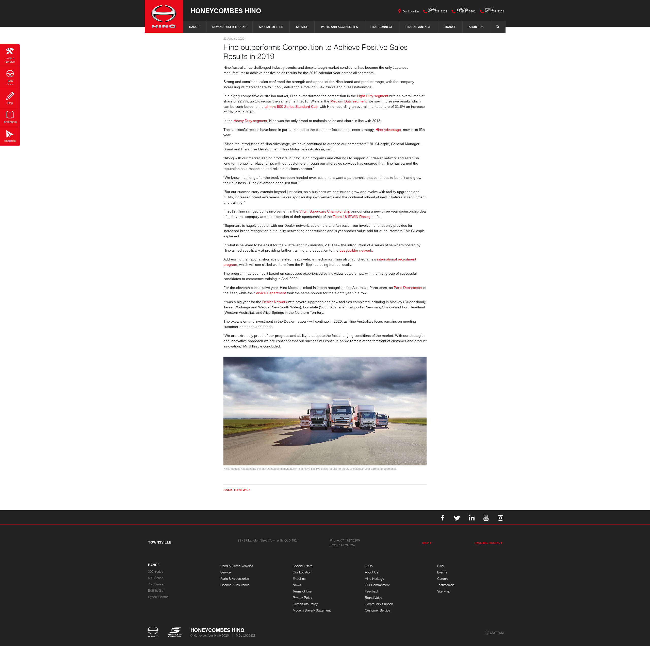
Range (194, 26)
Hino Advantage (418, 26)
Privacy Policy (302, 598)
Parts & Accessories (234, 579)
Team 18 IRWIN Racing (351, 217)
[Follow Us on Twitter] (457, 517)
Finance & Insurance (235, 585)
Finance (450, 26)
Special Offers (271, 26)
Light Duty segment (372, 96)
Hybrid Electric (158, 597)
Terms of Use (302, 591)
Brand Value (373, 598)
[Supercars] (174, 632)
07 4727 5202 (466, 11)
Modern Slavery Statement (312, 610)
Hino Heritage (374, 579)
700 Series (155, 584)
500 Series (155, 578)
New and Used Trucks (229, 26)
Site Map (443, 591)
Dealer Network (274, 302)
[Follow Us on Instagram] (500, 517)
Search (497, 27)
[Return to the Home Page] (154, 632)
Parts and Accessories (339, 26)
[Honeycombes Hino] (164, 16)
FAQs (368, 566)
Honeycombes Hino (225, 10)
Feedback (372, 591)
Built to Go (155, 590)
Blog (440, 566)
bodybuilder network (355, 250)
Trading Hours (487, 543)
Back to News (235, 490)
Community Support (379, 604)
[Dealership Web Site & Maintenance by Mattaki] (494, 633)
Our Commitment (377, 585)
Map (425, 543)
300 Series (155, 571)
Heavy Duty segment (250, 121)
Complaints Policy (305, 604)
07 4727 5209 (437, 11)
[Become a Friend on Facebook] (442, 517)
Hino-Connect (381, 26)
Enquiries (299, 579)
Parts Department (408, 288)
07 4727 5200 (350, 540)
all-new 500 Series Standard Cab (291, 106)
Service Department (270, 293)
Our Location (411, 11)
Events (442, 572)
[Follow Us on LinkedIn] (471, 517)
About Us (476, 26)
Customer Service (377, 610)
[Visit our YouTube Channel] (486, 517)
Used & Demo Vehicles (236, 566)
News (297, 585)
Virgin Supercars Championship (324, 211)
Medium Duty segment (348, 101)
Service (302, 26)
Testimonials (445, 585)
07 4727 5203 (494, 11)
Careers (442, 579)
